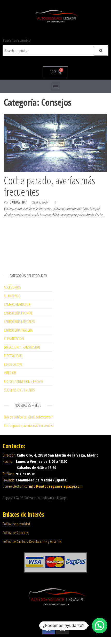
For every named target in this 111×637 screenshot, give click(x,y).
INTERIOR (10, 372)
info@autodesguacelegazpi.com (56, 486)
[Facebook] (48, 627)
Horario (7, 461)
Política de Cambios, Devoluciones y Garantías (32, 541)
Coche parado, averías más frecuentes (49, 186)
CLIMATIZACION (14, 338)
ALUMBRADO (12, 295)
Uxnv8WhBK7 (18, 202)
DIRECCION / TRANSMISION (22, 347)
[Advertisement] (28, 245)
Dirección (9, 455)
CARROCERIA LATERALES (19, 321)
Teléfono (8, 473)
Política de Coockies (15, 532)
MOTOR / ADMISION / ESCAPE (23, 381)
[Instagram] (62, 627)
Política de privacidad (16, 523)
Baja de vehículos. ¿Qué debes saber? (28, 416)
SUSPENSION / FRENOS (19, 390)
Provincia (8, 479)
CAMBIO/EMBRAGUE (17, 304)
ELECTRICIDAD (13, 355)
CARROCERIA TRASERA (18, 330)
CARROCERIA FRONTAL (18, 313)
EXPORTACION (13, 364)
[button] (55, 86)
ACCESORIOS (12, 287)
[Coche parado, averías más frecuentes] (55, 142)
